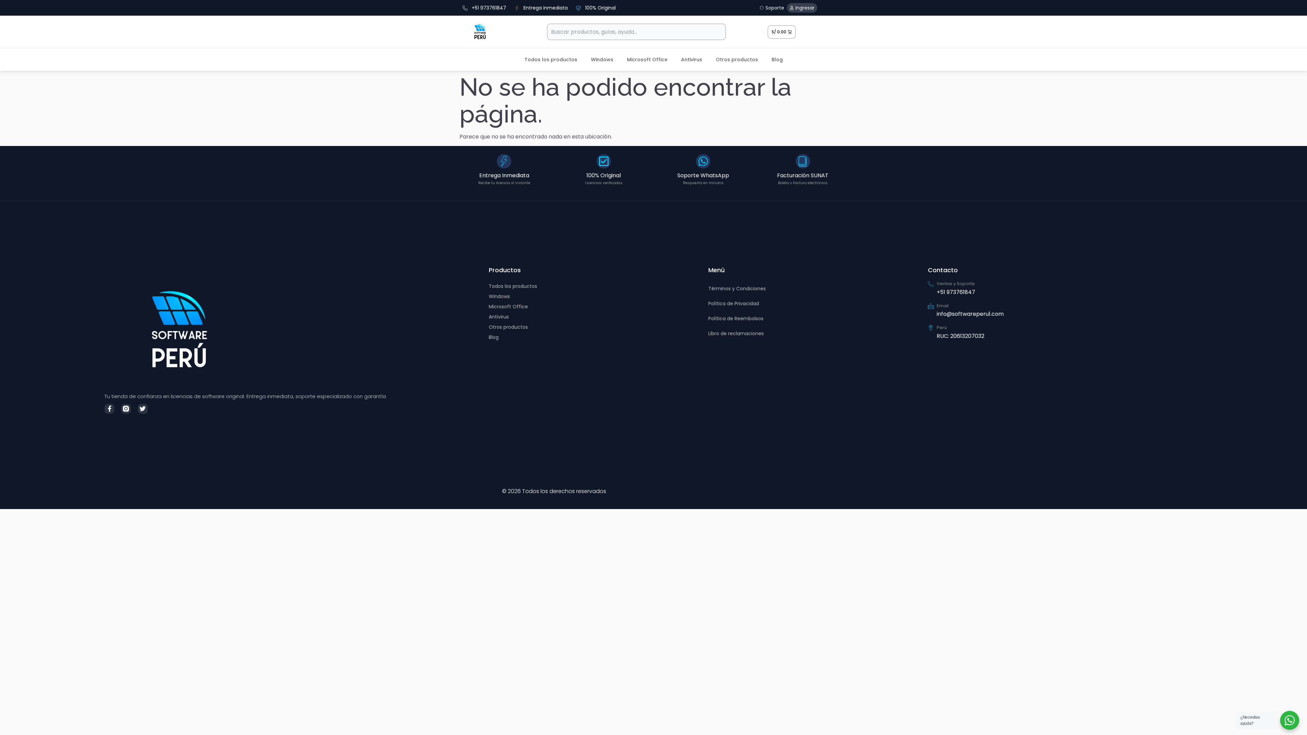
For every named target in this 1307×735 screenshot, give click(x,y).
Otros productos (737, 59)
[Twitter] (143, 409)
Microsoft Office (647, 59)
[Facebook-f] (109, 409)
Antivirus (691, 59)
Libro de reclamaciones (736, 333)
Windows (602, 59)
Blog (777, 59)
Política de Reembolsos (735, 318)
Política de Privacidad (733, 303)
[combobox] (636, 31)
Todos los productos (551, 59)
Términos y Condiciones (737, 288)
